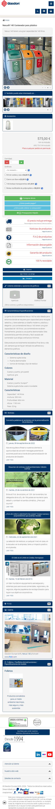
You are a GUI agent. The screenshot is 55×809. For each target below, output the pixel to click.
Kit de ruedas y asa (17, 175)
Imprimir (29, 269)
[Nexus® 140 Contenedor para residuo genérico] (48, 102)
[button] (51, 11)
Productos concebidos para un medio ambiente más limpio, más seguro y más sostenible (16, 702)
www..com (11, 657)
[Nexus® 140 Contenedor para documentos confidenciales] (8, 102)
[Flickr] (44, 754)
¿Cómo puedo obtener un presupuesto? (27, 208)
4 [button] (50, 87)
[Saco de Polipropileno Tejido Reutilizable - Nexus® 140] (8, 125)
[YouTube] (49, 754)
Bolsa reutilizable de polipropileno (23, 188)
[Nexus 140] (27, 633)
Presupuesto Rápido (29, 213)
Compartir (28, 278)
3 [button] (48, 87)
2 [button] (45, 87)
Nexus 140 (26, 654)
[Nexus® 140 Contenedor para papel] (38, 102)
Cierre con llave (16, 179)
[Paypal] (22, 789)
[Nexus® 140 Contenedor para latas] (28, 102)
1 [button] (42, 87)
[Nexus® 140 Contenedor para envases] (18, 102)
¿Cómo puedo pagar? (27, 203)
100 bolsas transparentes (20, 184)
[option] (27, 61)
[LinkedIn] (38, 754)
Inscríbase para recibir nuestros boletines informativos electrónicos (27, 732)
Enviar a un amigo (29, 274)
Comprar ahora (28, 198)
